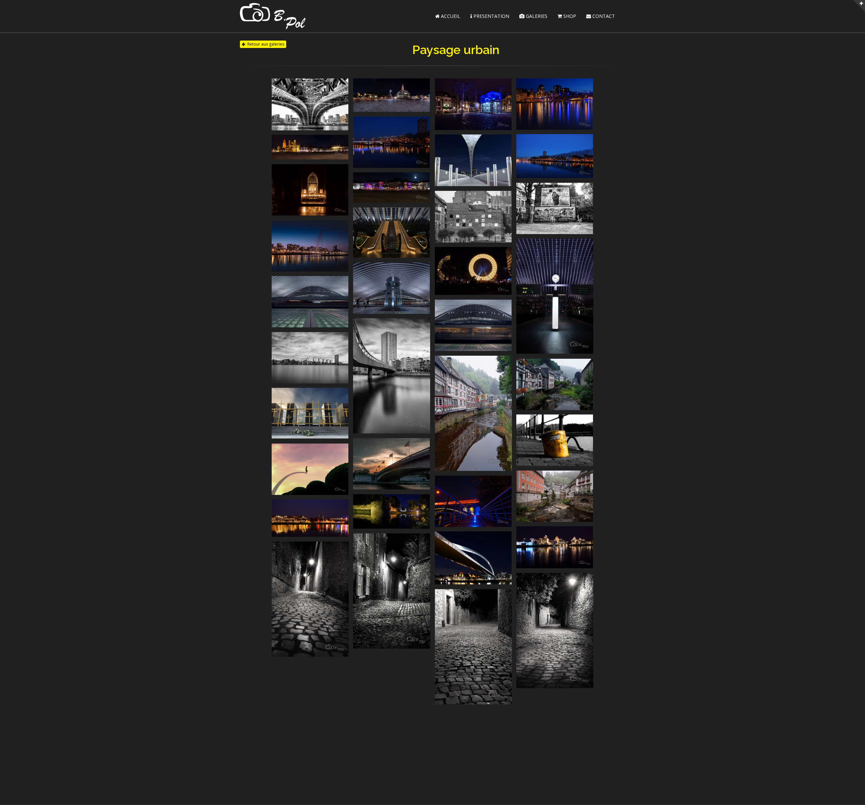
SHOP (569, 16)
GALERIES (535, 16)
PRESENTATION (490, 16)
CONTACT (603, 16)
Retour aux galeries (265, 44)
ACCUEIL (450, 16)
